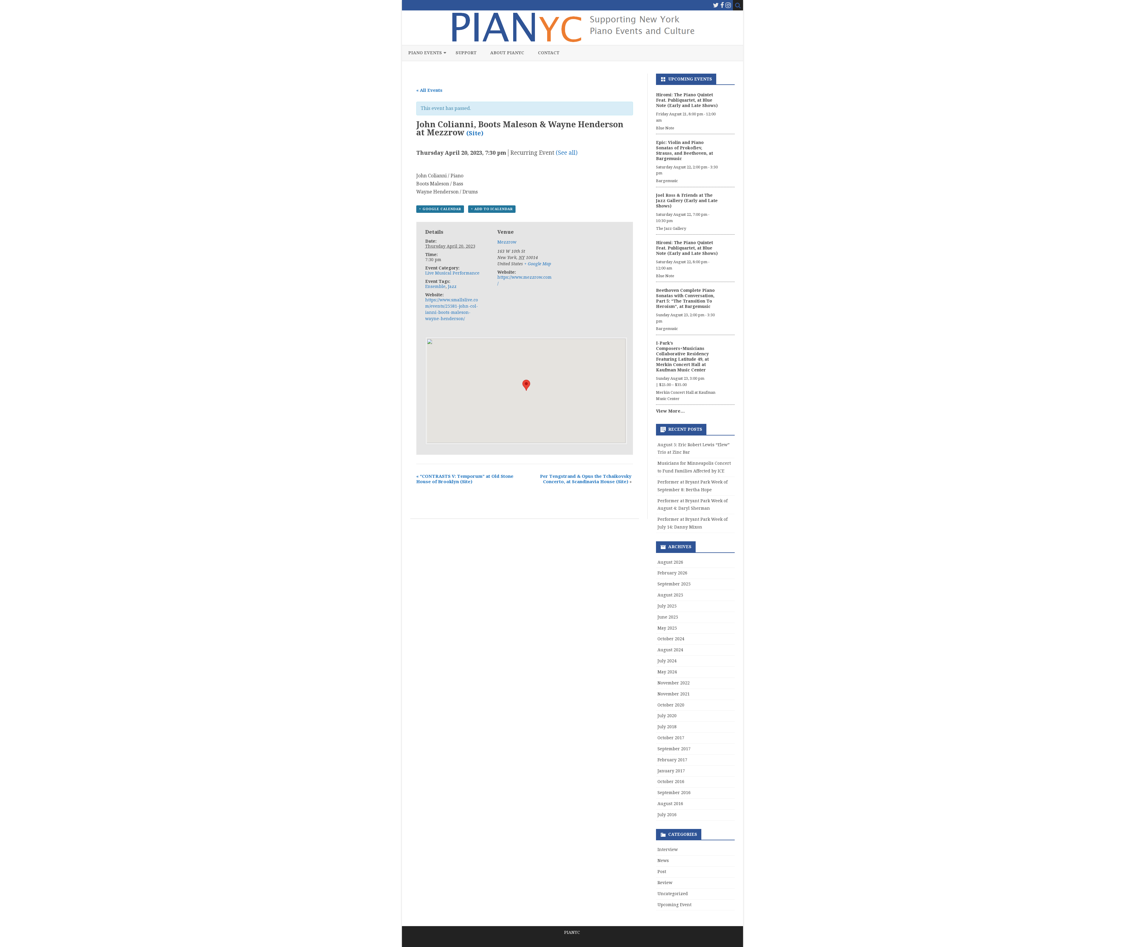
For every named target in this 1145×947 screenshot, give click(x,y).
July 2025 (667, 606)
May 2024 (667, 671)
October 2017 (670, 737)
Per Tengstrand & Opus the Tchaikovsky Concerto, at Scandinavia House (586, 479)
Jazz (452, 286)
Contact (548, 52)
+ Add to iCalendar (492, 209)
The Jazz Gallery (671, 228)
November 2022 (673, 683)
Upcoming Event (674, 904)
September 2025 (674, 584)
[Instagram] (728, 5)
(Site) (474, 133)
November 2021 (673, 694)
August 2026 (670, 562)
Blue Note (665, 128)
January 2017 (671, 770)
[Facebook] (722, 5)
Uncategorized (672, 893)
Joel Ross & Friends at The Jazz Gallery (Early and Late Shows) (687, 200)
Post (661, 871)
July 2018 (667, 726)
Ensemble (435, 286)
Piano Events (425, 52)
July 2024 (667, 660)
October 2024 (670, 638)
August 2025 (670, 595)
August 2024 (670, 649)
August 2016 (670, 803)
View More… (670, 411)
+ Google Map (537, 263)
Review (664, 882)
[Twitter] (716, 5)
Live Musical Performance (452, 273)
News (663, 860)
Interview (667, 849)
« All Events (429, 90)
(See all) (567, 152)
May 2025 (667, 628)
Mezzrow (506, 242)
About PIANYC (507, 52)
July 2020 (667, 715)
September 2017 (674, 748)
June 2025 (667, 617)
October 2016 (670, 781)
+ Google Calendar (440, 209)
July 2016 (667, 814)
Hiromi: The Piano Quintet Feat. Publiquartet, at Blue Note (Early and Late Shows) (687, 100)
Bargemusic (667, 181)
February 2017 (672, 759)
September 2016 (674, 792)
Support (466, 52)
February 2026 (672, 573)
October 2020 (670, 705)
